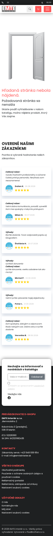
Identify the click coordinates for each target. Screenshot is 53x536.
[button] (38, 9)
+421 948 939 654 (29, 452)
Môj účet (6, 509)
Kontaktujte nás (10, 505)
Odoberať (37, 376)
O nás (5, 502)
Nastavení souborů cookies (15, 487)
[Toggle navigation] (47, 9)
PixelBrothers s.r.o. (36, 532)
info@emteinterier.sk (20, 455)
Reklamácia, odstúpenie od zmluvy (20, 484)
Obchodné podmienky (13, 470)
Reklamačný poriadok (13, 480)
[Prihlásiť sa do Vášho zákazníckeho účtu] (42, 2)
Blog (49, 2)
